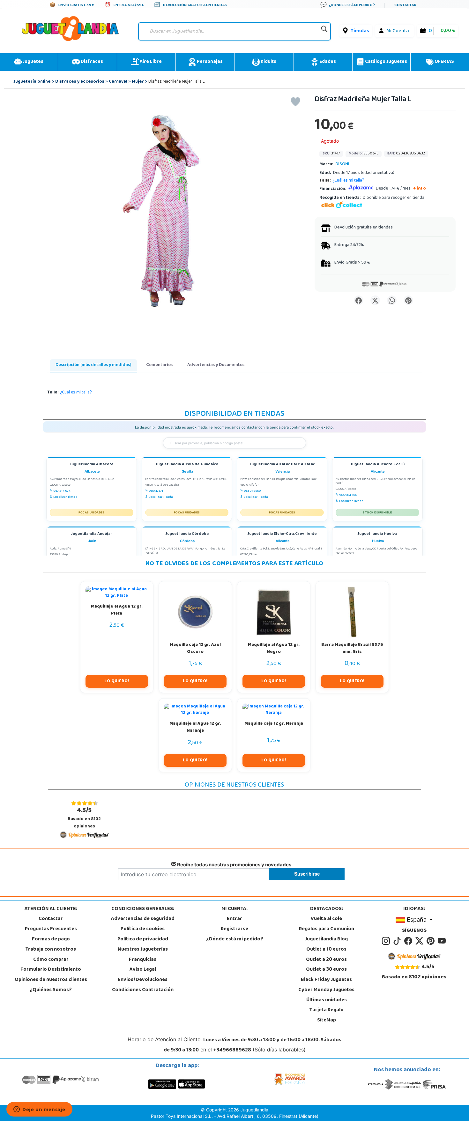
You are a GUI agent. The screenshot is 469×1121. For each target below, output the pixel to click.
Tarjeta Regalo (326, 1010)
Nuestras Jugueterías (143, 950)
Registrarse (234, 929)
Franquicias (142, 960)
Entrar (234, 919)
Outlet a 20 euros (326, 960)
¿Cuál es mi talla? (348, 180)
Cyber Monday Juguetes (326, 990)
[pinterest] (431, 941)
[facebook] (409, 941)
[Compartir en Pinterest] (408, 300)
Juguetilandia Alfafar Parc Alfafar (282, 465)
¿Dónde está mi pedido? (234, 939)
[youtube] (442, 941)
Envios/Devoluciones (143, 980)
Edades (327, 62)
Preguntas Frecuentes (51, 929)
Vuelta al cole (326, 919)
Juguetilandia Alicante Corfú (377, 465)
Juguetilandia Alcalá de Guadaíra (186, 465)
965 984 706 (348, 495)
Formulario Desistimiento (50, 970)
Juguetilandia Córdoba (187, 534)
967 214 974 (62, 491)
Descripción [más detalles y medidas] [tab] (93, 365)
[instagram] (386, 941)
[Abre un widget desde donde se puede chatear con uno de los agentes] (39, 1110)
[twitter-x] (420, 941)
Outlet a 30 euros (326, 970)
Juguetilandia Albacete (92, 465)
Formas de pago (51, 939)
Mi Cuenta (397, 31)
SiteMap (326, 1020)
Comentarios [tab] (159, 365)
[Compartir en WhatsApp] (392, 300)
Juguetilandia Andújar (91, 534)
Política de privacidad (142, 939)
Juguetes (32, 62)
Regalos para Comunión (326, 929)
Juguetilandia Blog (326, 939)
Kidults (268, 62)
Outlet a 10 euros (326, 950)
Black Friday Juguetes (326, 980)
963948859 (252, 491)
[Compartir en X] (375, 300)
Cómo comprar (51, 960)
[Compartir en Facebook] (358, 300)
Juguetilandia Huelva (377, 534)
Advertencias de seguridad (143, 919)
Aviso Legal (143, 970)
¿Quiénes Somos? (51, 990)
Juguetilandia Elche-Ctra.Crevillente (282, 534)
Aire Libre (150, 62)
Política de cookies (143, 929)
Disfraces (91, 62)
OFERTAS (444, 62)
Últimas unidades (326, 1000)
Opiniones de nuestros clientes (51, 980)
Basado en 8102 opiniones (84, 818)
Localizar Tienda (65, 497)
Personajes (209, 62)
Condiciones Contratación (143, 990)
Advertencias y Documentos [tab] (215, 365)
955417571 (156, 491)
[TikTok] (398, 941)
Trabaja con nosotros (51, 950)
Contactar (51, 919)
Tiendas (360, 31)
